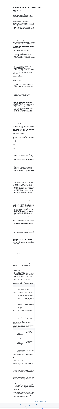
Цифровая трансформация (16, 406)
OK (42, 408)
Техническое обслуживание (29, 406)
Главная (14, 5)
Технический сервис (39, 405)
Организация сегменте (22, 406)
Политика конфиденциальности (42, 404)
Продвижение (16, 55)
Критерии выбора (20, 405)
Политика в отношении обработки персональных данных (21, 404)
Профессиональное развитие (32, 405)
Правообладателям (15, 405)
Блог (13, 404)
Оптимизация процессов (25, 405)
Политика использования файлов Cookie (33, 404)
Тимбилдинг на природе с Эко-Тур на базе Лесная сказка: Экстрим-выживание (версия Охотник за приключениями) (20, 400)
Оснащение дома (34, 406)
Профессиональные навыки (40, 406)
